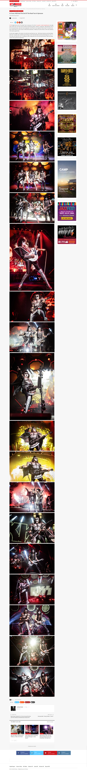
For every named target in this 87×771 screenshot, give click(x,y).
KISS (10, 25)
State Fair (41, 733)
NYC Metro (34, 1)
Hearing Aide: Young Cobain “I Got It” (45, 716)
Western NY (39, 1)
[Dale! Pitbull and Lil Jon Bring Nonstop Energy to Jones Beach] (32, 729)
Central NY (44, 1)
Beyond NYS (54, 1)
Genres (72, 5)
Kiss (12, 699)
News (62, 5)
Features (67, 5)
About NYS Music (55, 5)
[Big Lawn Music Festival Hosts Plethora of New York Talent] (17, 729)
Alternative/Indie (14, 733)
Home (49, 5)
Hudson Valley (28, 1)
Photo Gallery (28, 733)
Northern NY (49, 1)
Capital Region (22, 1)
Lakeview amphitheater (18, 699)
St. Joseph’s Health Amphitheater (42, 25)
